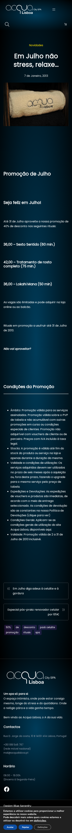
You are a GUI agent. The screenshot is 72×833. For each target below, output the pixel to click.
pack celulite (47, 627)
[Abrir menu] (54, 9)
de (17, 627)
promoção (12, 632)
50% (8, 627)
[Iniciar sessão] (67, 9)
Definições (43, 827)
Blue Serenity (22, 806)
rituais (27, 632)
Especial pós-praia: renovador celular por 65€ (33, 612)
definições (40, 820)
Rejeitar (25, 827)
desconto (29, 627)
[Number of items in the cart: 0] (66, 24)
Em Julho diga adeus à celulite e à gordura (36, 591)
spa (37, 632)
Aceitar (10, 827)
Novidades (36, 45)
